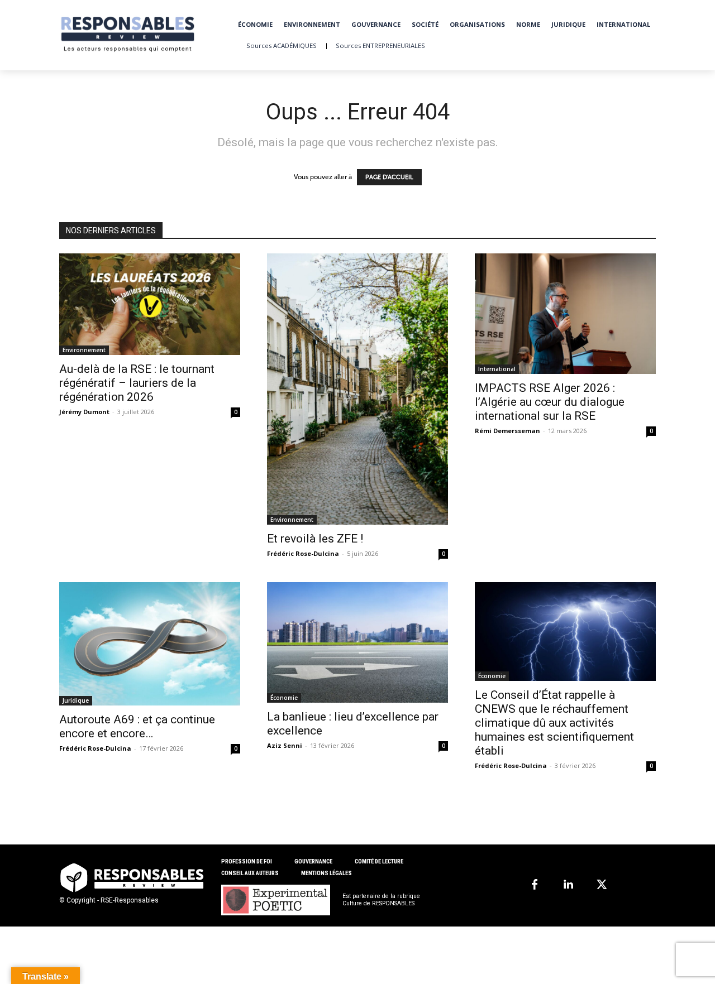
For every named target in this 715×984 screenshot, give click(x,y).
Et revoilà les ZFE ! (315, 538)
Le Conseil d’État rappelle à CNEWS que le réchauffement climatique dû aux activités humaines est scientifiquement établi (554, 722)
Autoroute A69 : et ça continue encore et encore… (137, 726)
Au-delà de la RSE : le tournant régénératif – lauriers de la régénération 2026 (136, 383)
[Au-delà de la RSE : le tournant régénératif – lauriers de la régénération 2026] (149, 304)
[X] (602, 885)
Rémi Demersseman (507, 430)
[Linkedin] (568, 885)
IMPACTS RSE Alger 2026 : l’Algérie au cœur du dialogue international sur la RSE (550, 402)
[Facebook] (535, 885)
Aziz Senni (284, 745)
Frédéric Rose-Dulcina (303, 553)
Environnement (84, 350)
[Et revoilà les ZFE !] (357, 389)
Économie (284, 698)
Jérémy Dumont (84, 411)
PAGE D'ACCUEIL (389, 177)
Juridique (76, 700)
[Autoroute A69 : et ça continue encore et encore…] (149, 643)
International (497, 369)
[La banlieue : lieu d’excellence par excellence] (357, 642)
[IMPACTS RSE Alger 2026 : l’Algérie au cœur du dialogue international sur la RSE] (565, 313)
